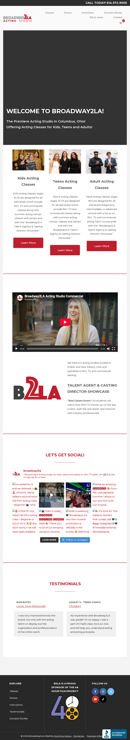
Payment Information (98, 736)
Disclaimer (78, 736)
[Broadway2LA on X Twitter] (110, 691)
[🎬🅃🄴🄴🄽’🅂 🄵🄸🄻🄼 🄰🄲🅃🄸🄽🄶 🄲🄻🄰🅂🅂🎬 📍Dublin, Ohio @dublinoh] (78, 495)
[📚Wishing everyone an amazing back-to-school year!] (51, 495)
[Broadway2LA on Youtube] (95, 699)
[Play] (16, 348)
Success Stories (113, 12)
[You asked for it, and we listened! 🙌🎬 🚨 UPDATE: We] (25, 495)
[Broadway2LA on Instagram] (103, 691)
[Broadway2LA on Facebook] (95, 691)
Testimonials (17, 711)
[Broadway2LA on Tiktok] (103, 699)
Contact (117, 17)
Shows (68, 12)
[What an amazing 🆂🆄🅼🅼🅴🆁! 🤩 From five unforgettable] (105, 495)
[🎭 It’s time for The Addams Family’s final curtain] (105, 521)
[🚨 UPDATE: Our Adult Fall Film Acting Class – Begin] (25, 521)
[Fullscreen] (113, 348)
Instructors (88, 12)
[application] (65, 322)
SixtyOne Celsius (63, 736)
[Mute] (108, 348)
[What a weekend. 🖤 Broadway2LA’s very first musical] (78, 521)
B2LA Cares (96, 17)
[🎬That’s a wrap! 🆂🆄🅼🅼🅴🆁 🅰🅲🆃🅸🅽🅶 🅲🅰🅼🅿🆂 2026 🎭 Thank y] (51, 521)
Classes (49, 12)
